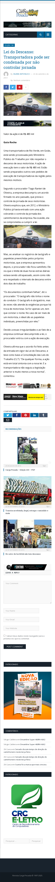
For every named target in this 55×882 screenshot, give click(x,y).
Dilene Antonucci (21, 74)
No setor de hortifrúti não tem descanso (23, 554)
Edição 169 (9, 45)
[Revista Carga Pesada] (27, 12)
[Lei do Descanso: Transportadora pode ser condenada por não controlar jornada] (27, 104)
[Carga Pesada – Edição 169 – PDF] (27, 451)
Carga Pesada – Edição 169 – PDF (20, 470)
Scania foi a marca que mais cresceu (31, 764)
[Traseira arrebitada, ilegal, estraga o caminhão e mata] (27, 492)
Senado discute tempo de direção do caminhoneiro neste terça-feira (25, 750)
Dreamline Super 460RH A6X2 (32, 739)
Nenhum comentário (22, 80)
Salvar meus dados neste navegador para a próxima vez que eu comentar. (24, 637)
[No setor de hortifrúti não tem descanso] (27, 535)
